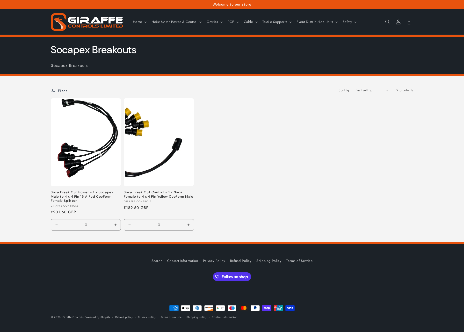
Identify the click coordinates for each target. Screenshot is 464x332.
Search (157, 260)
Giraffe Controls (73, 317)
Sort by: (344, 90)
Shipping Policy (268, 260)
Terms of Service (299, 260)
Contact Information (182, 260)
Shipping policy (197, 317)
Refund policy (124, 317)
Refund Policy (241, 260)
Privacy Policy (214, 260)
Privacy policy (147, 317)
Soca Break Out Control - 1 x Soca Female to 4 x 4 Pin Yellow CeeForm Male (158, 194)
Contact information (224, 317)
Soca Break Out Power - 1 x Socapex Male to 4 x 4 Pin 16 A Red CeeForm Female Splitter (82, 196)
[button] (139, 22)
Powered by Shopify (97, 317)
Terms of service (171, 317)
